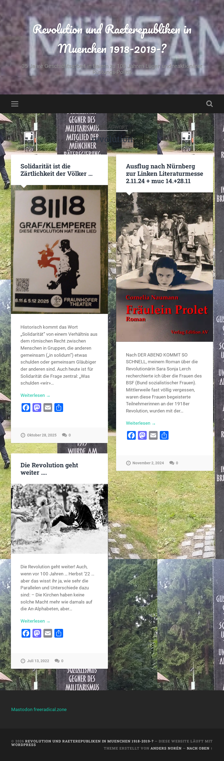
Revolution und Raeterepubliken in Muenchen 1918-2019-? (112, 38)
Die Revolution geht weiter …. (49, 468)
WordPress (23, 744)
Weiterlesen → (35, 395)
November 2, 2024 (148, 463)
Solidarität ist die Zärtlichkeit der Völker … (56, 169)
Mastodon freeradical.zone (39, 709)
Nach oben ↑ (200, 748)
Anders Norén (166, 748)
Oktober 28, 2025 (42, 435)
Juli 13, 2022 (38, 661)
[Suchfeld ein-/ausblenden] (209, 103)
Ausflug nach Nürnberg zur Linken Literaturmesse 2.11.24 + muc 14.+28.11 (164, 173)
